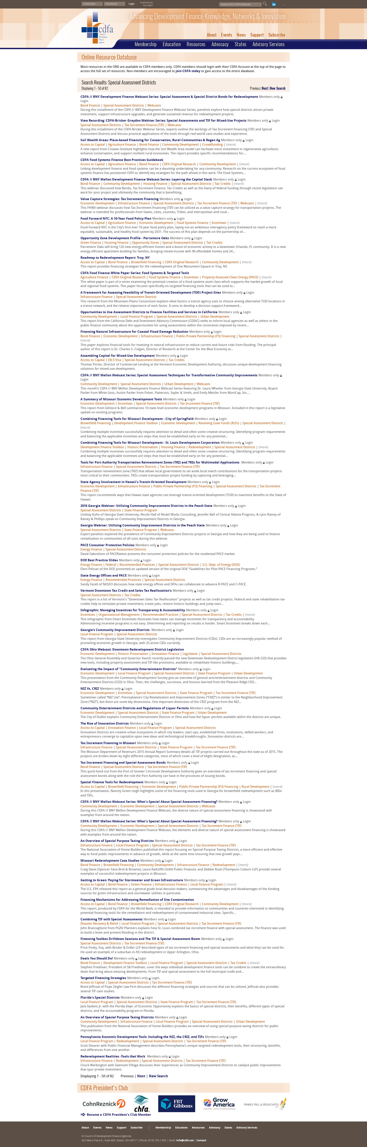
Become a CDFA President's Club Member (119, 1115)
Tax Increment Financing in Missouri (108, 743)
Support (257, 35)
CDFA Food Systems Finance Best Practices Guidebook (121, 160)
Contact (201, 1140)
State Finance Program (140, 510)
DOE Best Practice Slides (99, 560)
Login (131, 4)
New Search (277, 88)
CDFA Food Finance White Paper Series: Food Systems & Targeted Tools (134, 273)
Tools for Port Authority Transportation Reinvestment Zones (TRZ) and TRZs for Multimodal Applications (160, 462)
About (212, 35)
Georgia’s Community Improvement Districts (115, 630)
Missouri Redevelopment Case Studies (109, 861)
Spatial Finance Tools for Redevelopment (111, 782)
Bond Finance (90, 105)
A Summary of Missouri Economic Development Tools (121, 399)
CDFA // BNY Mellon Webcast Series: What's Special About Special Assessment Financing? (148, 802)
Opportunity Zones (145, 242)
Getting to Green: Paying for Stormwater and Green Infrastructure (131, 880)
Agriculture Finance (122, 144)
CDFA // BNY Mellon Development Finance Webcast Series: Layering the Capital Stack (146, 179)
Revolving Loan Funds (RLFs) (219, 423)
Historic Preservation (142, 447)
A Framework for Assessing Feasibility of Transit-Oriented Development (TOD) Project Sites (150, 292)
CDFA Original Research (179, 164)
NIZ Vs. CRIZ (89, 689)
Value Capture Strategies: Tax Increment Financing (119, 199)
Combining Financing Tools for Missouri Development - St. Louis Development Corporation (150, 443)
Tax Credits (223, 184)
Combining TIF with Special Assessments (111, 919)
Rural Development (255, 787)
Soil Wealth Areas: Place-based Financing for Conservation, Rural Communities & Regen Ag (150, 140)
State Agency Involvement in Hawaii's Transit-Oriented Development (133, 482)
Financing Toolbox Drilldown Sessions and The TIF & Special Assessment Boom (140, 939)
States (241, 44)
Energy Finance (91, 549)
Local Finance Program (136, 316)
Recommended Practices (137, 565)
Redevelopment (200, 447)
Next (265, 88)
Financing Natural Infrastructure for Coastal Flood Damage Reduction (134, 332)
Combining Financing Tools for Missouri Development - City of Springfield (136, 419)
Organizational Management (119, 615)
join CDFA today (188, 71)
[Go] (265, 4)
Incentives (219, 223)
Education (172, 44)
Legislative (190, 654)
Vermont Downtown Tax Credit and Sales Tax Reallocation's (126, 591)
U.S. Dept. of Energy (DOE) (221, 565)
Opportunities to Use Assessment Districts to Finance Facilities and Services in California (148, 312)
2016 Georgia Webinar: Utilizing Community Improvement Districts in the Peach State (146, 506)
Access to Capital (92, 144)
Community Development (180, 144)
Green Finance (90, 242)
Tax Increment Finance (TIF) (144, 125)
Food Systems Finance (192, 223)
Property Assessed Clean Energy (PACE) (230, 277)
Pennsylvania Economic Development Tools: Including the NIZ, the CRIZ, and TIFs (142, 1037)
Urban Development (214, 316)
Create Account (146, 3)
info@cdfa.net (185, 1140)
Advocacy (220, 44)
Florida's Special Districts (100, 997)
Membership (146, 44)
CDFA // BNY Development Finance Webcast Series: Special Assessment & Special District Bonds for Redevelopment (169, 97)
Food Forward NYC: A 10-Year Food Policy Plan (115, 218)
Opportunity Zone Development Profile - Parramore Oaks (124, 238)
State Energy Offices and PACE (103, 575)
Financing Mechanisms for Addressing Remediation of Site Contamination (137, 900)
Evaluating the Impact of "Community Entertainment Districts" (128, 669)
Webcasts (154, 105)
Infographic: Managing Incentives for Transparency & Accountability (132, 610)
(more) (231, 144)
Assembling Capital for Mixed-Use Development (117, 356)
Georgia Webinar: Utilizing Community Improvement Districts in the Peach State (142, 525)
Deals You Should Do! (96, 958)
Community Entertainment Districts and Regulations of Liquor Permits (134, 708)
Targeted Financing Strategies (103, 978)
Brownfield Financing (146, 262)
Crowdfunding (212, 144)
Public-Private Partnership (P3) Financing (205, 336)
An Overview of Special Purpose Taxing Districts (117, 841)
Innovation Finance (165, 654)
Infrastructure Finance (134, 203)
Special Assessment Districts (123, 105)
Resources (196, 44)
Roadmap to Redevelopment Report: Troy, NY (115, 258)
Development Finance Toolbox (136, 423)
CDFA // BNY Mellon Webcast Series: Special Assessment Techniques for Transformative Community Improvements (168, 375)
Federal (111, 565)
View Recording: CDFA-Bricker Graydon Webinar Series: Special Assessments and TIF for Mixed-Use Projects (163, 120)
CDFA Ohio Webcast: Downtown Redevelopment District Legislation (132, 649)
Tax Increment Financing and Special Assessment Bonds (123, 763)
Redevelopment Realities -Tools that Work (113, 1056)
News (241, 35)
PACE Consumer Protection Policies (107, 545)
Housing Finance (155, 184)
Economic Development (97, 203)
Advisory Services (269, 44)
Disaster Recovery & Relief (99, 923)
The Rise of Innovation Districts (104, 723)
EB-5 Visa (114, 360)
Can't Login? (148, 5)
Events (226, 35)
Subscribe (276, 35)
